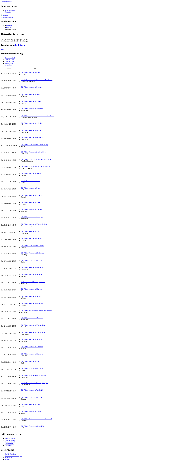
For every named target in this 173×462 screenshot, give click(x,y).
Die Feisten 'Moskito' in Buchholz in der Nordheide (37, 116)
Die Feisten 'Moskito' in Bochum (31, 87)
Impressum (8, 457)
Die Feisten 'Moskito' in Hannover (32, 347)
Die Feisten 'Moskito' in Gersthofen (32, 267)
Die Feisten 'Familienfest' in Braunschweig (34, 145)
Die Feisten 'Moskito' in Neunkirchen (33, 325)
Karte (2, 49)
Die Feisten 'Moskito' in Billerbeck (32, 412)
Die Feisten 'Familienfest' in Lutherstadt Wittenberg (37, 80)
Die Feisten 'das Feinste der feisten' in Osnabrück (36, 419)
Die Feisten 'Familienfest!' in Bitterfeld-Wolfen (35, 166)
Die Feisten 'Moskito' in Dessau (31, 173)
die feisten (19, 45)
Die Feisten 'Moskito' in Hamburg (31, 210)
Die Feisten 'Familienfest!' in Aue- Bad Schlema (36, 159)
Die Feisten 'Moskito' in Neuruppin (32, 217)
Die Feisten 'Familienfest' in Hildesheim (33, 375)
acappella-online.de (7, 17)
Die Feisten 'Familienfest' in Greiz (31, 260)
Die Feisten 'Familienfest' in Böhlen (32, 397)
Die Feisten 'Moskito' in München (31, 289)
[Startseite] (4, 15)
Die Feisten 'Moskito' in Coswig (31, 72)
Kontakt (7, 459)
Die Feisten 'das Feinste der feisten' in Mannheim (36, 311)
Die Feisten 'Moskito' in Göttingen (32, 303)
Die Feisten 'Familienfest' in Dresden (32, 246)
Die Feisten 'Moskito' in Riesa (30, 404)
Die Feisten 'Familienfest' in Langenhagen (34, 383)
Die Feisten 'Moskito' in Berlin (30, 181)
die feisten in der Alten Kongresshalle (33, 282)
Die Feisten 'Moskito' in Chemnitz (32, 238)
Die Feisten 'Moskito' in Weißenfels (32, 390)
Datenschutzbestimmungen (13, 456)
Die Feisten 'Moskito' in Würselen (31, 94)
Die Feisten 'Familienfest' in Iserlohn (32, 426)
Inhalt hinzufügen (10, 10)
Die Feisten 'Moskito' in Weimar (31, 296)
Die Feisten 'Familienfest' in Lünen (32, 368)
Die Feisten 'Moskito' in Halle (30, 231)
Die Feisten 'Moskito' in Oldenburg (32, 123)
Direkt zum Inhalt (6, 2)
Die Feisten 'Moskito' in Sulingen (31, 339)
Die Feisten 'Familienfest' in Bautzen (32, 253)
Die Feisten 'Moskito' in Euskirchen (32, 109)
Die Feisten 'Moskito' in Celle (30, 361)
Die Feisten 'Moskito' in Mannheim (32, 318)
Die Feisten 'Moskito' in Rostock (31, 195)
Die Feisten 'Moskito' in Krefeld (31, 101)
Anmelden (8, 12)
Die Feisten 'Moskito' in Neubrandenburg (34, 224)
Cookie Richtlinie (10, 454)
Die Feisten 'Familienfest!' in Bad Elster (33, 152)
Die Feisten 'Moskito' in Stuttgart (31, 274)
